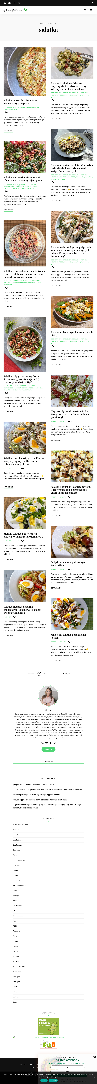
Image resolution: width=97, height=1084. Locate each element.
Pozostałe (16, 936)
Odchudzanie (18, 916)
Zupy (15, 1002)
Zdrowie (16, 997)
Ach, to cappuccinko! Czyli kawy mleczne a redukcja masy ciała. (40, 799)
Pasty (15, 921)
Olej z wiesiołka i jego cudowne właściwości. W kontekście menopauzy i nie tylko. (48, 789)
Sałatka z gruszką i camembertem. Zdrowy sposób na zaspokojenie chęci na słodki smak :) (71, 489)
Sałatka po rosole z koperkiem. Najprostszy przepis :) (21, 102)
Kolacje (18, 107)
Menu (91, 10)
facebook (14, 3)
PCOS (35, 186)
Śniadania (38, 283)
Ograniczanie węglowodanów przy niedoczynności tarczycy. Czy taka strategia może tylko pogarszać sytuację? (47, 806)
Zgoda (44, 1080)
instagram (19, 3)
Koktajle (16, 896)
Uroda (15, 987)
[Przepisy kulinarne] (48, 1026)
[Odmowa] (94, 1078)
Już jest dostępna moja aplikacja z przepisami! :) (33, 784)
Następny (66, 674)
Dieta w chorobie (19, 860)
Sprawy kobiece (19, 966)
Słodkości (16, 956)
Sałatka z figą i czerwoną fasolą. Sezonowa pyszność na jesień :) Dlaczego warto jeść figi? (22, 379)
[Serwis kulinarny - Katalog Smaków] (48, 1037)
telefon (4, 3)
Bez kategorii (18, 840)
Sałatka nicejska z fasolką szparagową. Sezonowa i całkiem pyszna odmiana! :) (22, 609)
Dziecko (16, 870)
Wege (15, 109)
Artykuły (16, 830)
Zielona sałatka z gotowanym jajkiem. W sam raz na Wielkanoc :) (23, 535)
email (9, 3)
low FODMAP (26, 186)
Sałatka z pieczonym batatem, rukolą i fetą (72, 334)
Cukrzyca (32, 184)
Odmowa (53, 1080)
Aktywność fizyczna (20, 825)
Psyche (15, 946)
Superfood (17, 971)
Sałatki (35, 107)
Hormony (16, 880)
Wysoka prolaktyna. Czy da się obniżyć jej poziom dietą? (37, 794)
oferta (48, 749)
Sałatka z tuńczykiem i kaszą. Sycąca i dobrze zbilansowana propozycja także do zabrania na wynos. (24, 273)
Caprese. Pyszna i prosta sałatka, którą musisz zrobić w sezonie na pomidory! (70, 414)
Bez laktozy (20, 184)
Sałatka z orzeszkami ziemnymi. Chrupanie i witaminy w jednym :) (23, 179)
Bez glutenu (9, 107)
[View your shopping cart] (92, 3)
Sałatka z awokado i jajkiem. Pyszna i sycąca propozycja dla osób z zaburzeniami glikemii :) (25, 461)
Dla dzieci (16, 865)
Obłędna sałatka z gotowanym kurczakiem (68, 563)
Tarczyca (8, 109)
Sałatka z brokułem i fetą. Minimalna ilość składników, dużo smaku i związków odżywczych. (72, 168)
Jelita (15, 890)
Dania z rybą (18, 281)
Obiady (15, 911)
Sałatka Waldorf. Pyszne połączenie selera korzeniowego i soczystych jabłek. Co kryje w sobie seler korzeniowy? (71, 252)
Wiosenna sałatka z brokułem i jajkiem (68, 636)
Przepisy (27, 107)
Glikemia (16, 875)
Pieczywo (16, 931)
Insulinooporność (12, 186)
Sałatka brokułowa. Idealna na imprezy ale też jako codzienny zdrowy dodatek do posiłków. (68, 86)
